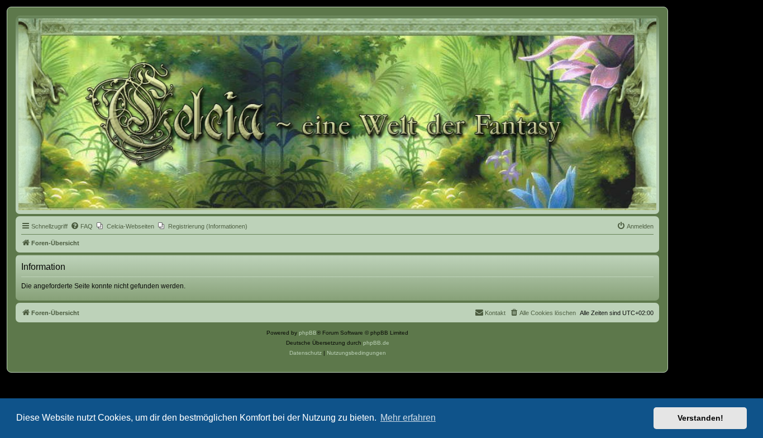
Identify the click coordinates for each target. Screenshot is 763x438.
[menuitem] (81, 226)
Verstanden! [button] (700, 417)
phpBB (308, 333)
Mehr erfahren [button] (408, 417)
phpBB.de (376, 343)
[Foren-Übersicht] (337, 114)
